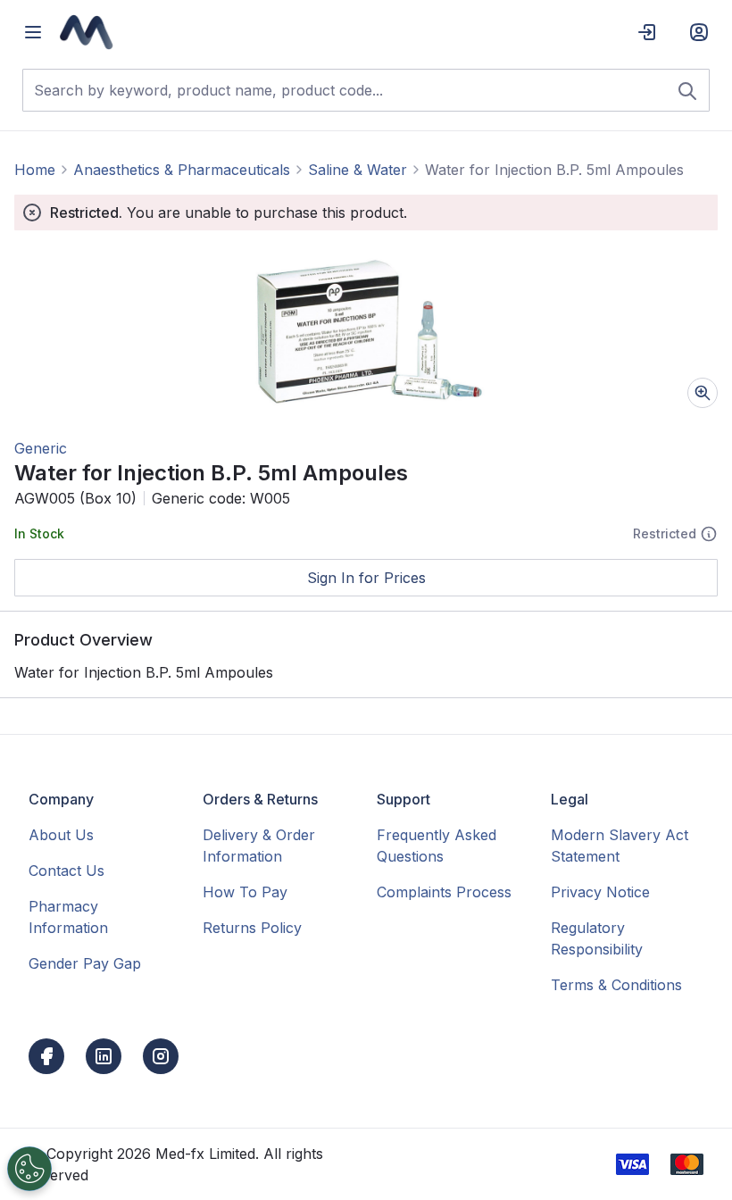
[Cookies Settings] (29, 1168)
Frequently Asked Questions (436, 845)
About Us (61, 835)
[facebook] (46, 1056)
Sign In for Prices (366, 578)
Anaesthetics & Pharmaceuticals (181, 170)
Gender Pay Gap (85, 963)
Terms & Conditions (616, 985)
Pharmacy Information (68, 917)
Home (34, 170)
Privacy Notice (600, 892)
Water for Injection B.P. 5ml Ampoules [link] (554, 170)
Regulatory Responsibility (597, 938)
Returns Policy (252, 928)
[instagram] (161, 1056)
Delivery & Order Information (259, 845)
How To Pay (245, 892)
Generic (40, 448)
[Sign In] (647, 32)
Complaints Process (444, 892)
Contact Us (66, 870)
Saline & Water (357, 170)
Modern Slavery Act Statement (619, 845)
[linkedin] (103, 1056)
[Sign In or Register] (699, 32)
